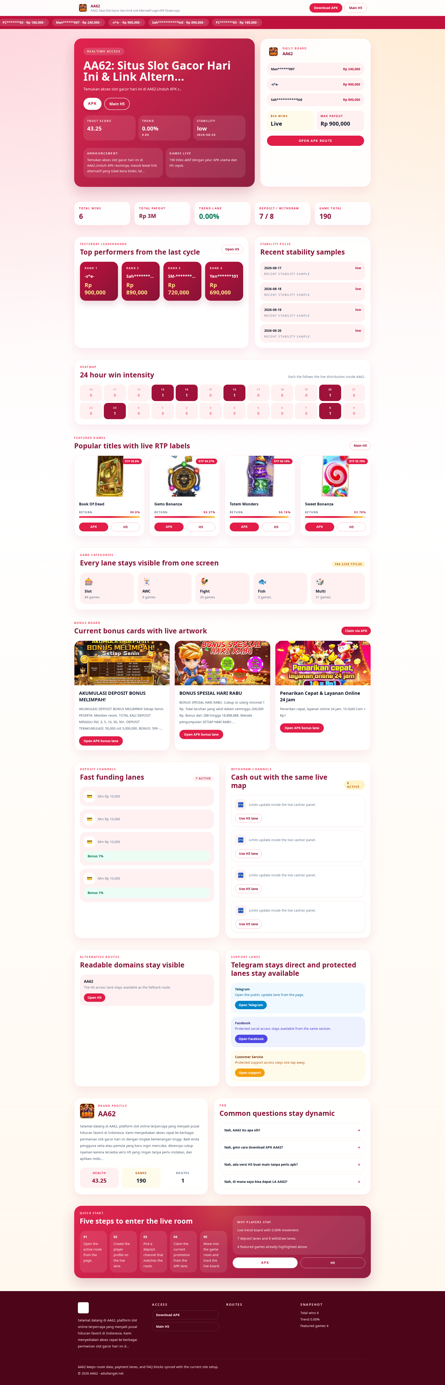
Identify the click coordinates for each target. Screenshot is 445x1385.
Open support (250, 1072)
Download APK (326, 8)
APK (92, 103)
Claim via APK (356, 631)
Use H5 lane (248, 818)
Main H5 (355, 8)
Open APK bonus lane (101, 741)
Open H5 (232, 249)
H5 (125, 527)
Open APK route (316, 140)
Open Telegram (251, 1005)
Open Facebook (251, 1039)
